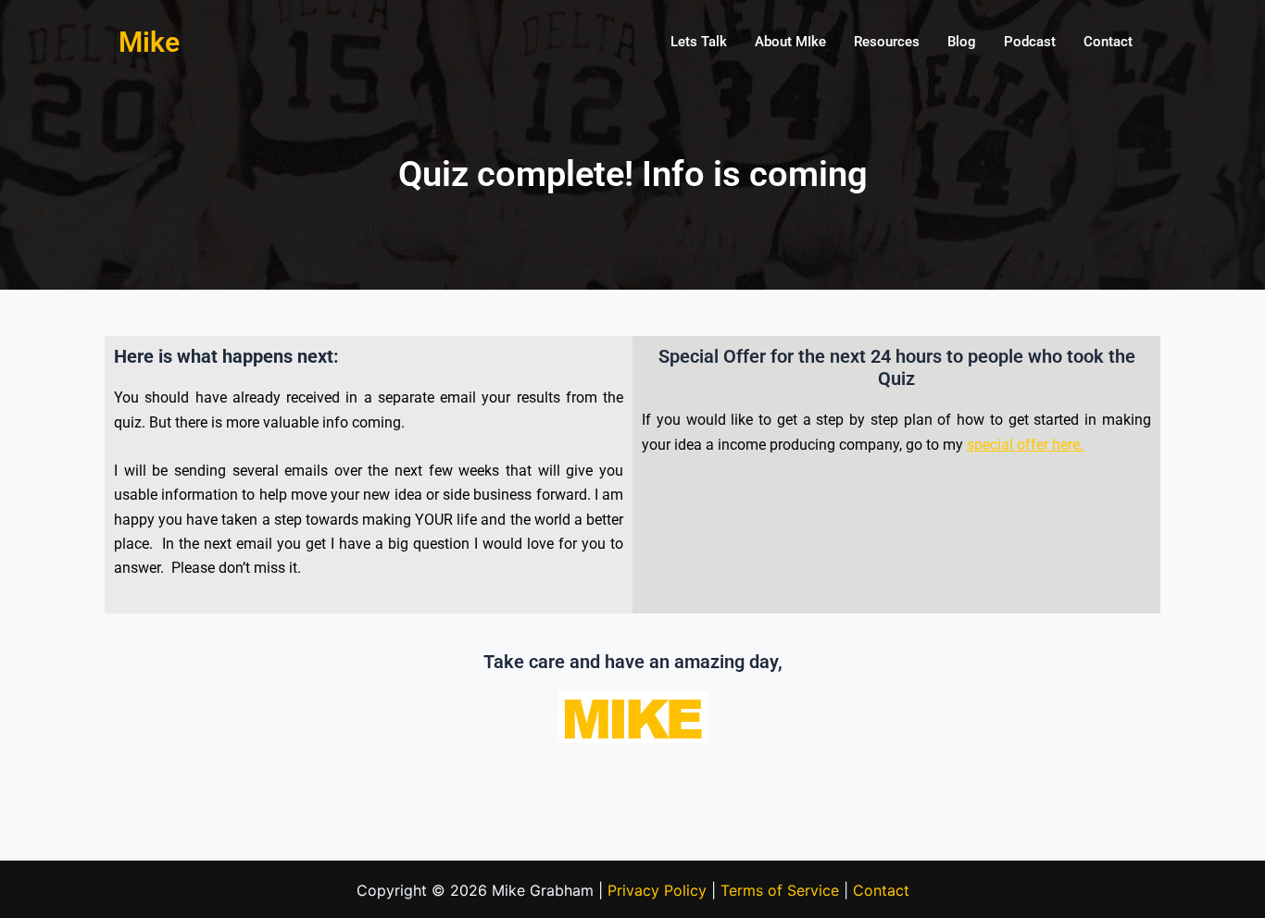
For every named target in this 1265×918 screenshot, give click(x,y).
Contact (1108, 41)
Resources (887, 41)
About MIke (790, 41)
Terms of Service (779, 890)
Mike (149, 42)
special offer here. (1025, 444)
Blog (961, 41)
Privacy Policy (657, 890)
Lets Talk (698, 41)
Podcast (1030, 41)
